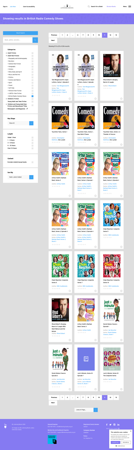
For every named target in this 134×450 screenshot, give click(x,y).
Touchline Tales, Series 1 (59, 132)
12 (110, 35)
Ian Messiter (112, 330)
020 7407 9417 (52, 427)
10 (99, 35)
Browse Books (111, 7)
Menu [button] (125, 7)
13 (116, 35)
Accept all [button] (115, 442)
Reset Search (20, 33)
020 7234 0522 (52, 432)
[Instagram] (114, 425)
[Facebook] (106, 425)
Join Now (13, 7)
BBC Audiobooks (113, 235)
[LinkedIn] (118, 425)
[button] (129, 7)
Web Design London (111, 428)
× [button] (130, 431)
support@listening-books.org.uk (66, 432)
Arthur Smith (61, 184)
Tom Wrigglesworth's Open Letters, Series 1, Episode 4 (85, 82)
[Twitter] (110, 424)
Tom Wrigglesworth (63, 86)
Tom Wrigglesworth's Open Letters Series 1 (59, 90)
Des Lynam (61, 140)
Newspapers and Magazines (17, 109)
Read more (121, 439)
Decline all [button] (126, 442)
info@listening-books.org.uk (65, 427)
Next (53, 40)
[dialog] (120, 439)
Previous (54, 35)
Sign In (5, 7)
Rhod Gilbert (112, 86)
